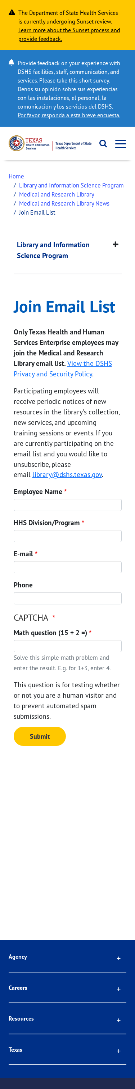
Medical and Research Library (56, 194)
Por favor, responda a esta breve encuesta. (69, 115)
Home (16, 176)
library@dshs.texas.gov (67, 474)
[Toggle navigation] (118, 143)
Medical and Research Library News (64, 203)
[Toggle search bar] (101, 143)
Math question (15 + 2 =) (50, 632)
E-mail (23, 553)
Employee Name (38, 491)
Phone (23, 585)
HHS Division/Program (47, 522)
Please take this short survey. (74, 80)
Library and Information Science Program (71, 185)
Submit (40, 736)
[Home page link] (50, 143)
